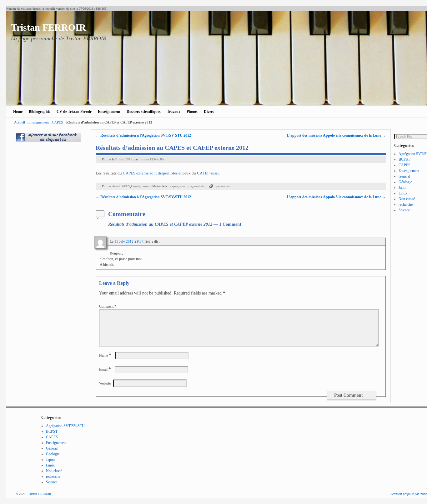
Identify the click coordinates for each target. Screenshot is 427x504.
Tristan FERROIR (48, 27)
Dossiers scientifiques (144, 111)
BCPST (404, 159)
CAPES (57, 122)
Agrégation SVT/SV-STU (65, 426)
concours (185, 186)
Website (105, 383)
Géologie (405, 182)
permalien (223, 186)
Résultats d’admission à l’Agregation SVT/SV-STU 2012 (143, 135)
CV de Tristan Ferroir (74, 111)
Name (105, 355)
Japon (403, 187)
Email (105, 369)
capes (174, 186)
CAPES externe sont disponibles (150, 173)
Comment (107, 306)
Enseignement (109, 111)
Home (18, 111)
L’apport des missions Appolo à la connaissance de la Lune (336, 135)
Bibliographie (39, 111)
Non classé (407, 199)
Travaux (173, 111)
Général (404, 176)
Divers (209, 111)
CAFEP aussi (208, 173)
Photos (192, 111)
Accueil (19, 122)
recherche (406, 204)
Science (404, 210)
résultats (198, 186)
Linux (403, 193)
